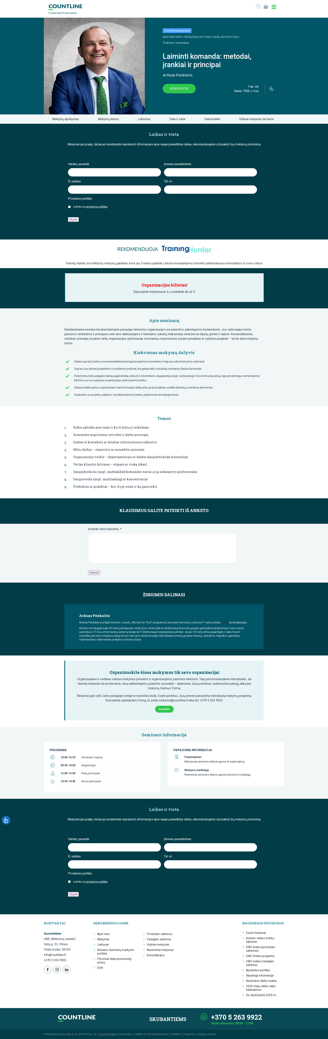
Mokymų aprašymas (66, 119)
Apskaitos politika (258, 970)
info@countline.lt (55, 955)
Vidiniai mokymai (158, 944)
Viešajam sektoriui (159, 939)
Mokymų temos (109, 119)
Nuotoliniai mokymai (160, 950)
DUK (100, 968)
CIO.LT (225, 622)
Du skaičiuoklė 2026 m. (261, 995)
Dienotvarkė (213, 119)
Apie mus (103, 934)
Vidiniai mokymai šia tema (257, 119)
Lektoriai (103, 944)
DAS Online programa (260, 956)
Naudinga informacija (260, 975)
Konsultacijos (156, 955)
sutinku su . (90, 206)
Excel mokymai (256, 933)
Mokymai (103, 939)
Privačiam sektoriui (159, 934)
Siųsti (73, 219)
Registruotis (179, 88)
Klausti (94, 572)
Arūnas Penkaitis (177, 75)
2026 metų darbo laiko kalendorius (261, 988)
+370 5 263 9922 (55, 960)
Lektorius (145, 119)
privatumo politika (96, 206)
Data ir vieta (179, 119)
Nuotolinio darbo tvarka (261, 981)
